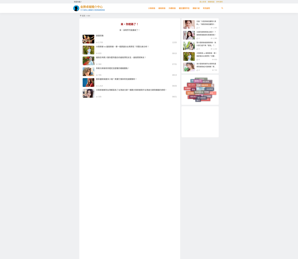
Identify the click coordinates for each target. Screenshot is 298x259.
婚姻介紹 (196, 8)
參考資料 (219, 2)
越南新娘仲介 (204, 98)
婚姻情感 (211, 2)
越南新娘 (161, 8)
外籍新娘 (172, 8)
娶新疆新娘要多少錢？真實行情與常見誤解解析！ (116, 79)
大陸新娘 (151, 8)
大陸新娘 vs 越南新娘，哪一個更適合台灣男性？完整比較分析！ (122, 47)
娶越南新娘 (199, 86)
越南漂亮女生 (195, 92)
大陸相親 (205, 87)
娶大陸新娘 (202, 93)
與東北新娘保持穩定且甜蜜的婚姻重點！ (113, 68)
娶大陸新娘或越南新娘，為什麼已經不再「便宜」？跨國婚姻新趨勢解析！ (206, 45)
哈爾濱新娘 (193, 97)
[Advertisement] (200, 121)
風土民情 (203, 2)
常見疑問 (206, 8)
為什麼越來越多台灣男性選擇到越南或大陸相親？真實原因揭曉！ (206, 66)
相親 (198, 81)
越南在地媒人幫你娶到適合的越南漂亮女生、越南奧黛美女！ (121, 57)
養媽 (198, 98)
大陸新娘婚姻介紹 (205, 81)
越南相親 (207, 93)
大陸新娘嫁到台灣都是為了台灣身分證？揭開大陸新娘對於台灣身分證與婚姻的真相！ (131, 90)
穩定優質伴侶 (184, 8)
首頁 (83, 16)
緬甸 (193, 85)
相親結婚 (197, 100)
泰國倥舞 (99, 36)
